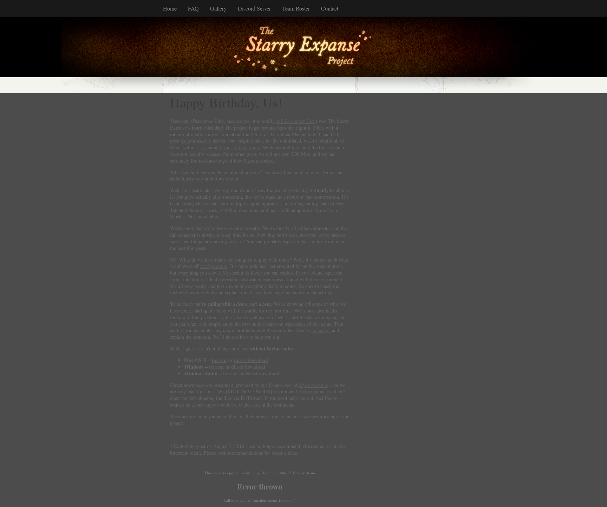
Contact (329, 8)
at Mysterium (213, 266)
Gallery (218, 8)
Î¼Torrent (308, 391)
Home (170, 8)
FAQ (193, 8)
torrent (219, 360)
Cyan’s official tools (240, 147)
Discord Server (254, 8)
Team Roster (296, 8)
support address (220, 404)
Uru (201, 147)
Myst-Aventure (313, 385)
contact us (321, 330)
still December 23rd (295, 121)
